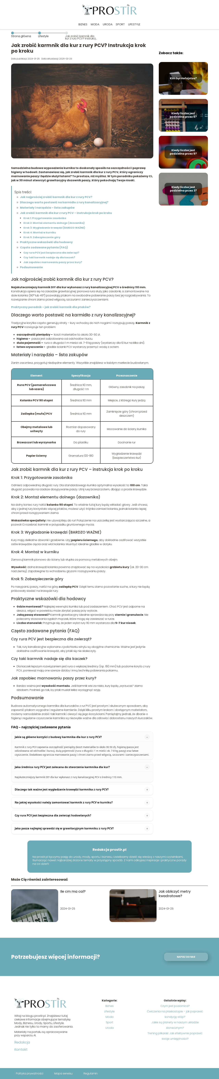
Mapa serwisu (63, 1073)
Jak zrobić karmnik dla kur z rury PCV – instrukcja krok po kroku (66, 213)
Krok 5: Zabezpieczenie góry (41, 237)
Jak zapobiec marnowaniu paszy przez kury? (52, 262)
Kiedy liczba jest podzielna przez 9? (183, 152)
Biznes (83, 24)
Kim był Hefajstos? (183, 78)
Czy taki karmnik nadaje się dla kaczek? (49, 257)
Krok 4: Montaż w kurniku (39, 232)
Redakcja (22, 1042)
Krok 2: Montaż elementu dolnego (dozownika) (54, 223)
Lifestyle (134, 24)
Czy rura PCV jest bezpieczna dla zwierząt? (51, 252)
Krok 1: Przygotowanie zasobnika (44, 218)
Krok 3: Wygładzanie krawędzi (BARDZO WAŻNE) (54, 227)
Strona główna (21, 36)
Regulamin (90, 1073)
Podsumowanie (31, 267)
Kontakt (21, 1049)
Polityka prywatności (29, 1073)
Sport (120, 24)
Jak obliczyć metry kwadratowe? (175, 893)
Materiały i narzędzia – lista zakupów (47, 208)
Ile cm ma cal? (73, 891)
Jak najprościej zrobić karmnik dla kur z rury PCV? (56, 197)
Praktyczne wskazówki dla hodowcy (46, 242)
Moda (95, 24)
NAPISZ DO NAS (186, 957)
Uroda (108, 24)
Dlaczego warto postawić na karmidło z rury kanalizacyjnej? (64, 202)
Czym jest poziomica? (175, 1006)
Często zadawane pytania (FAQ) (44, 247)
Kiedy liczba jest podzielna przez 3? (183, 189)
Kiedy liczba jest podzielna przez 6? (183, 115)
